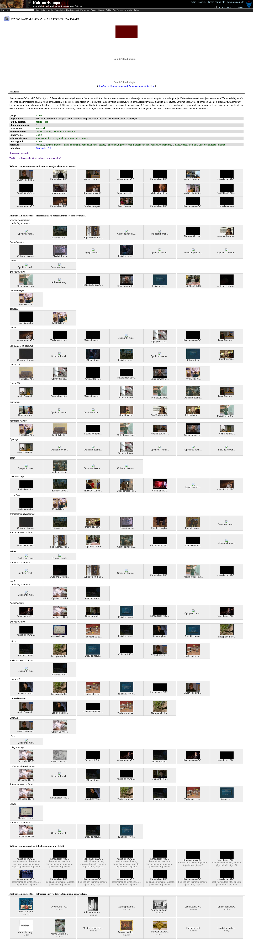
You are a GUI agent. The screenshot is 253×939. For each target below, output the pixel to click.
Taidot (108, 10)
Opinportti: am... (26, 415)
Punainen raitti (193, 928)
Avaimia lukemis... (226, 236)
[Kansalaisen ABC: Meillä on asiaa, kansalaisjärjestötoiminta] (93, 283)
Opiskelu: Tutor (193, 286)
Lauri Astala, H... (193, 906)
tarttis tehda (42, 122)
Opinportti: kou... (159, 341)
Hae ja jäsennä (72, 10)
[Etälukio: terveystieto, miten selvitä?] (60, 235)
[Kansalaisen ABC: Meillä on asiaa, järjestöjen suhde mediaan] (60, 877)
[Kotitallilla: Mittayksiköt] (26, 377)
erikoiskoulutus (43, 138)
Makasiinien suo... (227, 206)
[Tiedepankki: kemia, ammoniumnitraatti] (227, 634)
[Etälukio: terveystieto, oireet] (126, 254)
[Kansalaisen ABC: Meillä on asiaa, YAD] (26, 877)
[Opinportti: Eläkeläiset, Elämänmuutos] (126, 652)
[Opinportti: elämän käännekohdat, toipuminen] (93, 614)
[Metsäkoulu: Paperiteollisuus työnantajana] (26, 284)
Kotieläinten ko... (26, 323)
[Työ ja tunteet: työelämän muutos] (193, 485)
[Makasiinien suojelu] (227, 204)
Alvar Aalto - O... (59, 906)
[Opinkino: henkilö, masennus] (26, 265)
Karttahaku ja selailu (44, 10)
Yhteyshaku (60, 10)
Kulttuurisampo (46, 3)
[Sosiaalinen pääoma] (93, 204)
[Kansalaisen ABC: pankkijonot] (26, 191)
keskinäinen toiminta (161, 144)
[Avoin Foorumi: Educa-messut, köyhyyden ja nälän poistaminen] (26, 394)
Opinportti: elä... (93, 616)
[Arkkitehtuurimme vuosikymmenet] (93, 910)
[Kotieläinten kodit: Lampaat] (26, 321)
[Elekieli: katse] (60, 254)
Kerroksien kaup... (160, 910)
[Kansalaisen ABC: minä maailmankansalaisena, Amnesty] (227, 177)
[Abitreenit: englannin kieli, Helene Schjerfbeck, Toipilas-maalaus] (226, 541)
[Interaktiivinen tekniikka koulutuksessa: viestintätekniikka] (126, 413)
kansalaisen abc (141, 144)
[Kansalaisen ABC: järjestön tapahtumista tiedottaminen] (60, 177)
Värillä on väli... (160, 490)
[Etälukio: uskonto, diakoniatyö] (93, 488)
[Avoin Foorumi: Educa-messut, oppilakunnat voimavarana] (193, 191)
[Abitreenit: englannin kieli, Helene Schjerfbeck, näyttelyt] (59, 280)
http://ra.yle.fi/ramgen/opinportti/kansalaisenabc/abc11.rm (126, 86)
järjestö (101, 144)
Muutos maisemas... (93, 928)
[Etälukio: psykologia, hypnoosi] (160, 526)
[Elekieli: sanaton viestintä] (193, 526)
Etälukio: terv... (159, 286)
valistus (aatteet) (207, 144)
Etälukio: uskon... (226, 449)
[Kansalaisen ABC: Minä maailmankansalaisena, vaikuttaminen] (26, 204)
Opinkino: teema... (126, 233)
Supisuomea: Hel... (126, 491)
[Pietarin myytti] (59, 556)
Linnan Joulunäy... (227, 906)
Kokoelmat (84, 10)
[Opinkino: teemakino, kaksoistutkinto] (160, 447)
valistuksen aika (189, 144)
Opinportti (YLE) (44, 148)
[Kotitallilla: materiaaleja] (26, 302)
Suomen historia (97, 10)
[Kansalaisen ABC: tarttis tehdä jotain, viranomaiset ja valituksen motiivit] (227, 191)
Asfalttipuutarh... (126, 906)
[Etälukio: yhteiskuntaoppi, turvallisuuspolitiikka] (160, 634)
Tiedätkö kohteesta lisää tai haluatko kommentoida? (35, 158)
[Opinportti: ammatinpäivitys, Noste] (26, 413)
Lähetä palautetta (235, 2)
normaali (40, 128)
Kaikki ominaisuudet (19, 153)
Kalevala (128, 10)
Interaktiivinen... (227, 359)
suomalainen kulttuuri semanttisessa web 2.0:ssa (57, 6)
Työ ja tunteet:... (93, 252)
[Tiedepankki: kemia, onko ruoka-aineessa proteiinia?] (93, 634)
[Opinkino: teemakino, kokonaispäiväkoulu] (160, 250)
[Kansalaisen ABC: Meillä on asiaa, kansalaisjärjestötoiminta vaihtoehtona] (60, 856)
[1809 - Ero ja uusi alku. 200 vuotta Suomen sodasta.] (26, 909)
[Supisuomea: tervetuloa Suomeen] (126, 284)
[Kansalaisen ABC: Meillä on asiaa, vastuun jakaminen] (227, 877)
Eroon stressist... (59, 761)
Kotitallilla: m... (26, 304)
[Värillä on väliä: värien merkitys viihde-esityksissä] (160, 488)
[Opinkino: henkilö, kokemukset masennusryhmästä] (59, 265)
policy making (59, 138)
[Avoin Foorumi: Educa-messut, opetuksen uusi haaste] (193, 177)
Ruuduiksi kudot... (227, 928)
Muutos (176, 144)
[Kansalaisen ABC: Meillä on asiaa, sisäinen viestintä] (193, 877)
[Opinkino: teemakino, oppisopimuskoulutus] (193, 395)
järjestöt (221, 144)
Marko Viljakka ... (59, 933)
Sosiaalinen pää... (93, 206)
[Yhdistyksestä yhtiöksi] (160, 191)
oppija (39, 135)
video (39, 115)
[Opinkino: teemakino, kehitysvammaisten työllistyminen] (126, 231)
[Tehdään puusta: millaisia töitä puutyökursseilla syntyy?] (193, 250)
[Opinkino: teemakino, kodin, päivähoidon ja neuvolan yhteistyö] (26, 254)
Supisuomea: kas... (93, 237)
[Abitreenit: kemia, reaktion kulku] (60, 634)
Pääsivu (202, 2)
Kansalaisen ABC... (60, 179)
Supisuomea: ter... (126, 286)
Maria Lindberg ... (26, 932)
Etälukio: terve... (59, 237)
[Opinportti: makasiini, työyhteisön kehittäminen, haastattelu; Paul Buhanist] (26, 593)
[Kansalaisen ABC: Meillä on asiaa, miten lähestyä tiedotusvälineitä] (193, 338)
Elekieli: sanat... (193, 528)
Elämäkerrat (118, 10)
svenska (230, 7)
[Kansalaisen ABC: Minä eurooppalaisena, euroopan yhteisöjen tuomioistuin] (93, 191)
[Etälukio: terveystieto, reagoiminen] (93, 596)
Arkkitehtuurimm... (93, 912)
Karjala (136, 10)
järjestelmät (126, 144)
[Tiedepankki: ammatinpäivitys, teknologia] (193, 234)
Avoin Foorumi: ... (26, 180)
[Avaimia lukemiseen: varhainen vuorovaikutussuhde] (227, 234)
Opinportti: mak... (159, 233)
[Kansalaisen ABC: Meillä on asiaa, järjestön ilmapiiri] (193, 858)
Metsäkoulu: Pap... (26, 286)
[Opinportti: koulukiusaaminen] (160, 339)
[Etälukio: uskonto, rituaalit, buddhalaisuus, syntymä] (226, 447)
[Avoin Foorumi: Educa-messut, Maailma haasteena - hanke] (60, 191)
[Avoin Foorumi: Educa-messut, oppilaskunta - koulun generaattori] (126, 204)
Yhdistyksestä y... (160, 193)
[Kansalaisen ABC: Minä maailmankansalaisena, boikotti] (160, 177)
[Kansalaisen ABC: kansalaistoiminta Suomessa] (126, 856)
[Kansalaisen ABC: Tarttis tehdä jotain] (126, 191)
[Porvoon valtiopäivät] (126, 930)
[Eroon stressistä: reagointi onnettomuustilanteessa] (60, 759)
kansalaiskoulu (89, 144)
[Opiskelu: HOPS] (60, 596)
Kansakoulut (113, 144)
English (240, 7)
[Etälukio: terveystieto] (160, 284)
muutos (58, 144)
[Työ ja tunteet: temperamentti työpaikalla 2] (93, 250)
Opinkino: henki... (26, 233)
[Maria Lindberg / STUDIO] (26, 930)
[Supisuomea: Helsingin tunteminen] (126, 488)
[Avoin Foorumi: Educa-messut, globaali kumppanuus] (93, 177)
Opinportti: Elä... (126, 654)
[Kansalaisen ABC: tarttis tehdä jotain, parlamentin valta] (60, 204)
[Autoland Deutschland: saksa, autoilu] (227, 284)
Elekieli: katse (60, 256)
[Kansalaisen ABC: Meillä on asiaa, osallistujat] (160, 877)
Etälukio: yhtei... (160, 636)
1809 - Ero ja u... (26, 911)
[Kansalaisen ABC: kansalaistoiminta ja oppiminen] (193, 204)
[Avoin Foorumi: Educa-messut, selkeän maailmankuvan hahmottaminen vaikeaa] (26, 178)
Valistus (40, 144)
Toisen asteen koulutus (63, 131)
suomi (222, 7)
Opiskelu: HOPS (59, 598)
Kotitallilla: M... (26, 379)
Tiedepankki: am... (193, 236)
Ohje (193, 2)
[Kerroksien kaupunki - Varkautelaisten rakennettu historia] (160, 908)
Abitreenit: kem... (59, 636)
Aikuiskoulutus (43, 131)
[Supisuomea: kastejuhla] (93, 235)
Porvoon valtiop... (126, 932)
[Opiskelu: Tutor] (193, 284)
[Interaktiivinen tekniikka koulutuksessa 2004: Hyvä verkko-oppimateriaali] (227, 357)
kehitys (49, 144)
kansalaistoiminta (71, 144)
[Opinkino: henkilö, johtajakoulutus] (26, 231)
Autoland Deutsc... (226, 286)
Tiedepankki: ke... (93, 636)
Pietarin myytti (59, 558)
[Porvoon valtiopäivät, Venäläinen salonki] (160, 929)
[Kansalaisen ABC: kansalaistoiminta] (126, 177)
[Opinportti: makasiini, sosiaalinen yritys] (160, 231)
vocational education (78, 138)
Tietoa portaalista (216, 2)
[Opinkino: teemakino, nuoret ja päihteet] (226, 250)
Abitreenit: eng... (59, 282)
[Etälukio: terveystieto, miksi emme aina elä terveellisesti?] (126, 615)
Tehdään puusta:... (193, 252)
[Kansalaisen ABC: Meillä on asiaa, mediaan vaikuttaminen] (126, 877)
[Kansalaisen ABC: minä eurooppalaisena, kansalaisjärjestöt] (26, 338)
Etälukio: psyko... (160, 528)
